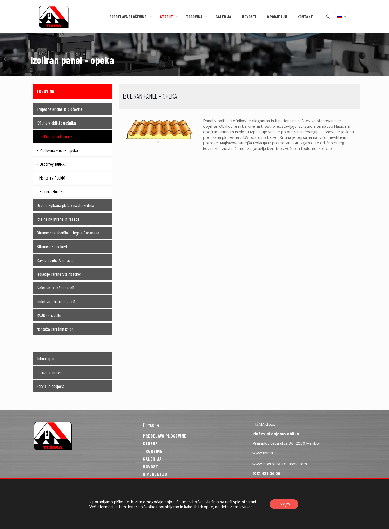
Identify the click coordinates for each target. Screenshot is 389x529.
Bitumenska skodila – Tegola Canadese (68, 233)
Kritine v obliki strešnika (56, 123)
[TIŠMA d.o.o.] (54, 16)
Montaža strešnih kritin (55, 329)
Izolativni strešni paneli (55, 288)
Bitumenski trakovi (52, 246)
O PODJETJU (155, 474)
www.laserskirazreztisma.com (279, 463)
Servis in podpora (50, 386)
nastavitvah (243, 506)
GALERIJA (152, 458)
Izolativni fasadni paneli (56, 301)
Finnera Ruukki (51, 191)
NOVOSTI (151, 466)
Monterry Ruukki (52, 178)
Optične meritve (49, 372)
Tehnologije (45, 358)
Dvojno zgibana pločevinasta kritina (65, 205)
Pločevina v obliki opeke (58, 150)
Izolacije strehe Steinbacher (59, 274)
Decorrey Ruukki (52, 164)
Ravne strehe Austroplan (56, 260)
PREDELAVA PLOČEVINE (165, 435)
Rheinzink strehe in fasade (58, 219)
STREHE (150, 443)
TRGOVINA (152, 451)
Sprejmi (284, 504)
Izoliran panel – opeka (57, 136)
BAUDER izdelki (49, 315)
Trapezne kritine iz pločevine (60, 109)
